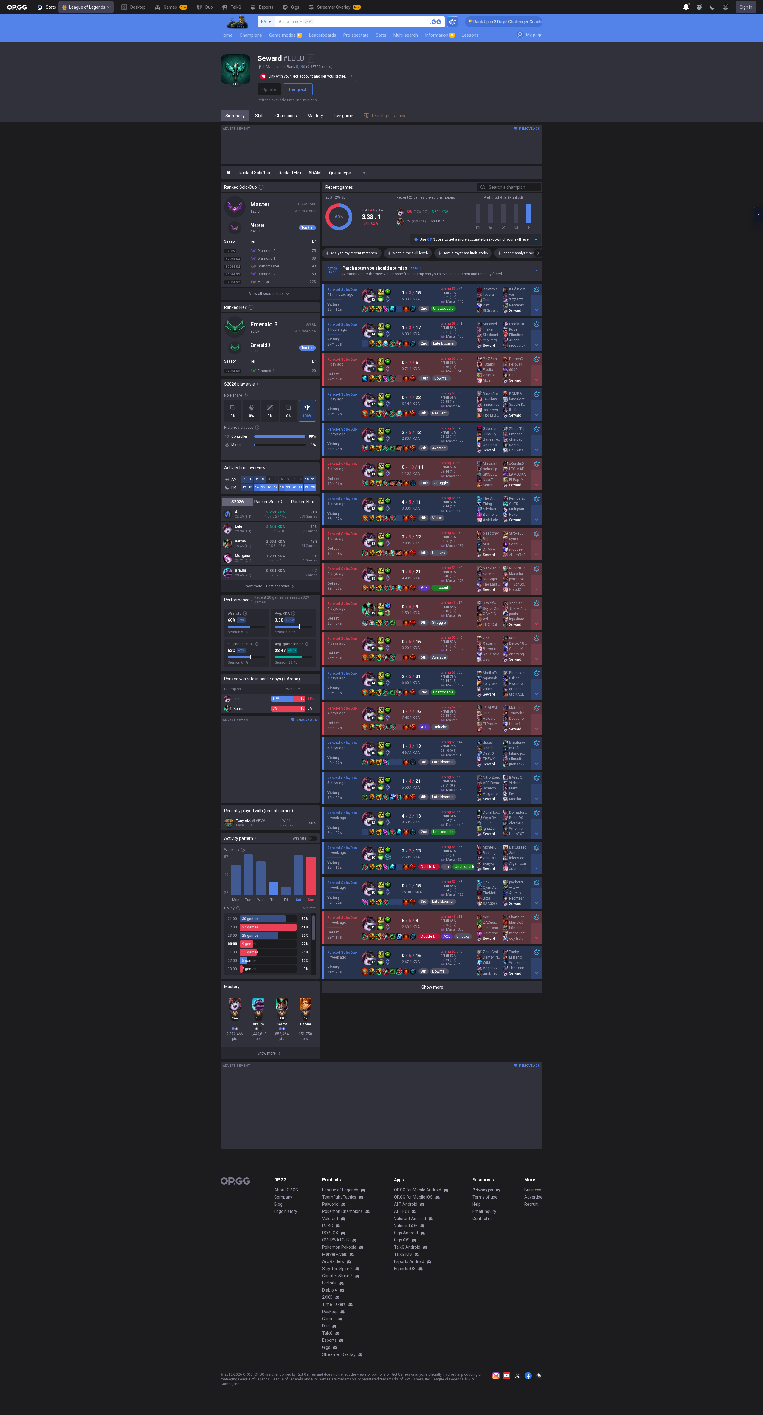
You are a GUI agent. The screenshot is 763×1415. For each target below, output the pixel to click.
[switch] (305, 838)
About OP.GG (286, 1190)
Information (439, 35)
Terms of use (484, 1197)
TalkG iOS (403, 1254)
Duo (326, 1325)
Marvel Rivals (334, 1254)
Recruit (531, 1204)
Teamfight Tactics (339, 1197)
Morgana (242, 556)
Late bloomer (444, 343)
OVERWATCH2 (336, 1240)
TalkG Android (407, 1247)
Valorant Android (410, 1218)
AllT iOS (401, 1211)
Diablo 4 (329, 1290)
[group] (270, 944)
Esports (329, 1340)
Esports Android (409, 1261)
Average (439, 448)
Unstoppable (443, 308)
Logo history (285, 1211)
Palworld (330, 1204)
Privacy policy (486, 1190)
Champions (251, 35)
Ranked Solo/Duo (270, 501)
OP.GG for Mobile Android (417, 1190)
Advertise (533, 1197)
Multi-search (405, 35)
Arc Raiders (333, 1261)
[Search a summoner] (436, 21)
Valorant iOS (406, 1225)
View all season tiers (266, 294)
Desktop (330, 1311)
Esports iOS (405, 1268)
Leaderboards (322, 35)
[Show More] (686, 7)
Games (329, 1318)
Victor (437, 518)
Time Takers (334, 1304)
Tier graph (298, 89)
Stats (381, 35)
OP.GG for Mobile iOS (413, 1197)
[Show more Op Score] (536, 239)
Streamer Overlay (339, 1354)
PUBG (327, 1225)
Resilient (439, 413)
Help (476, 1204)
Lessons (470, 35)
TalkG (327, 1333)
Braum (240, 570)
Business (532, 1190)
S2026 (237, 501)
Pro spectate (356, 35)
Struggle (441, 483)
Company (283, 1197)
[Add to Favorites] (311, 58)
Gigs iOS (402, 1240)
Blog (278, 1204)
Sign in (746, 7)
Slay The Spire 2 (337, 1268)
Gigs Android (406, 1232)
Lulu (238, 526)
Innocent (441, 588)
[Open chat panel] (758, 214)
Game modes (285, 35)
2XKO (327, 1297)
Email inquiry (484, 1211)
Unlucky (438, 553)
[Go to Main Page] (17, 7)
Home (226, 35)
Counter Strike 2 (337, 1275)
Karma (240, 541)
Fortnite (329, 1283)
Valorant (330, 1218)
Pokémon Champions (342, 1211)
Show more (432, 987)
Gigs (326, 1347)
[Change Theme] (712, 7)
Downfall (441, 378)
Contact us (482, 1218)
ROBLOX (330, 1232)
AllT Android (405, 1204)
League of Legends (87, 7)
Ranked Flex (302, 501)
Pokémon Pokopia (339, 1247)
